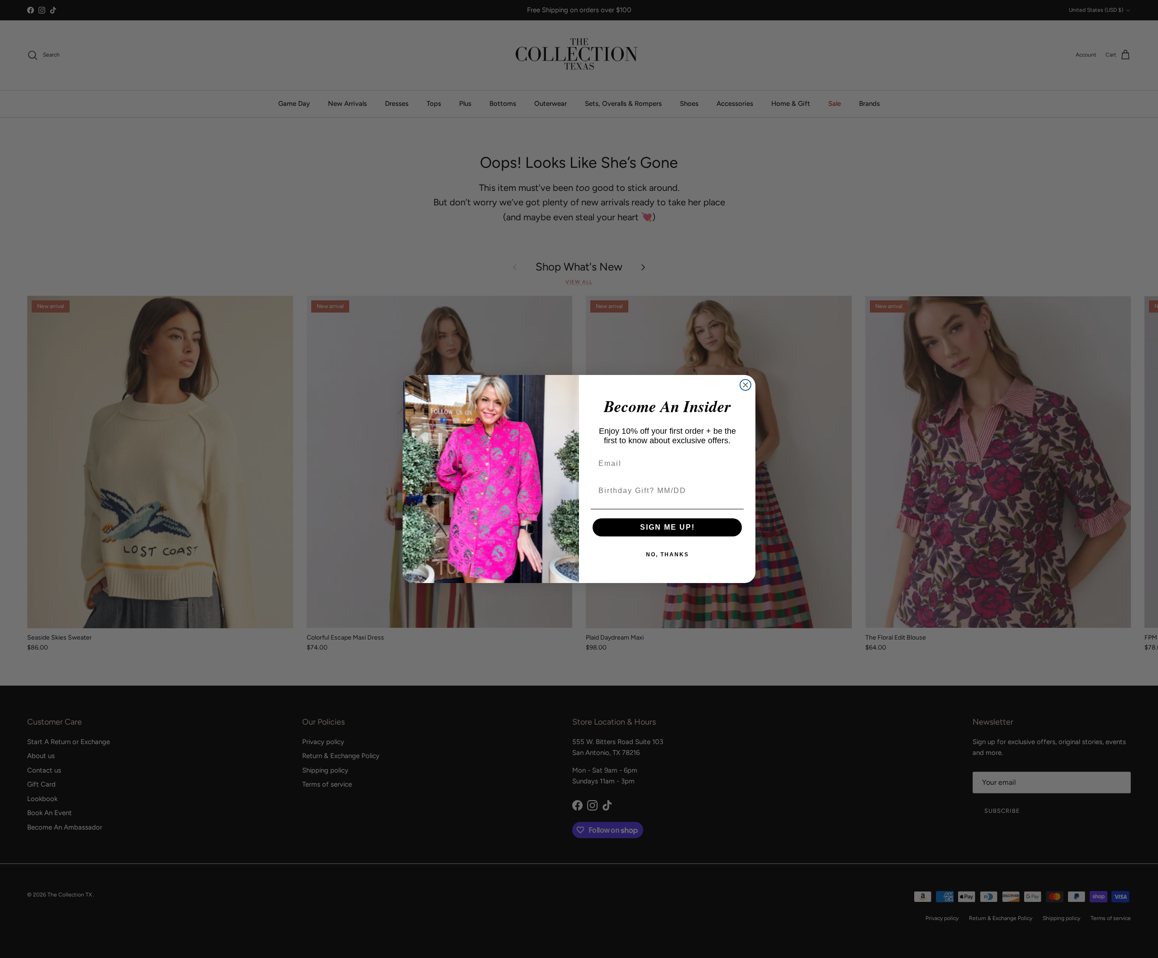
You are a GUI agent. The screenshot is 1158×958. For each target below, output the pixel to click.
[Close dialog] (745, 384)
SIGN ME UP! (667, 527)
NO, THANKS (667, 554)
